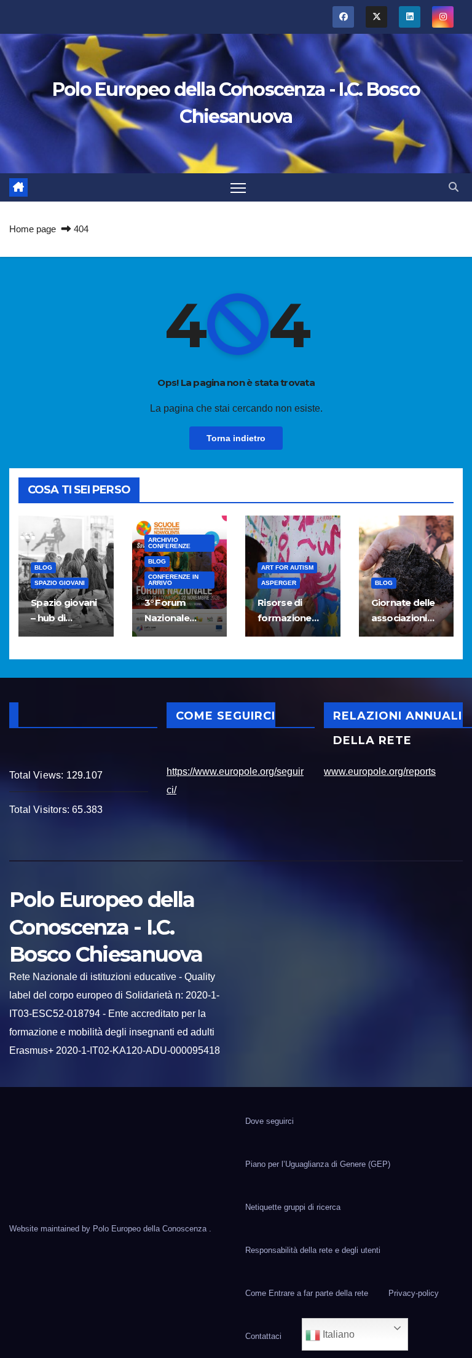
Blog (43, 567)
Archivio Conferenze (169, 542)
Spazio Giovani (59, 582)
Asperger (278, 582)
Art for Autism (287, 567)
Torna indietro (236, 438)
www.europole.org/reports (380, 771)
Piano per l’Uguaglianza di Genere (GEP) (317, 1164)
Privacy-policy (413, 1293)
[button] (453, 187)
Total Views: (37, 775)
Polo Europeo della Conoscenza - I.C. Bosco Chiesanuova (105, 927)
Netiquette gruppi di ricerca (292, 1207)
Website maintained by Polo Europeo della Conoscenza (109, 1228)
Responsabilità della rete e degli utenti (312, 1250)
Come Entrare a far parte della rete (306, 1293)
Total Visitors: (40, 809)
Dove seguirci (269, 1121)
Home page (32, 229)
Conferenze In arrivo (173, 579)
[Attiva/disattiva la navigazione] (238, 187)
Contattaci (263, 1336)
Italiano (337, 1334)
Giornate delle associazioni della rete (403, 618)
